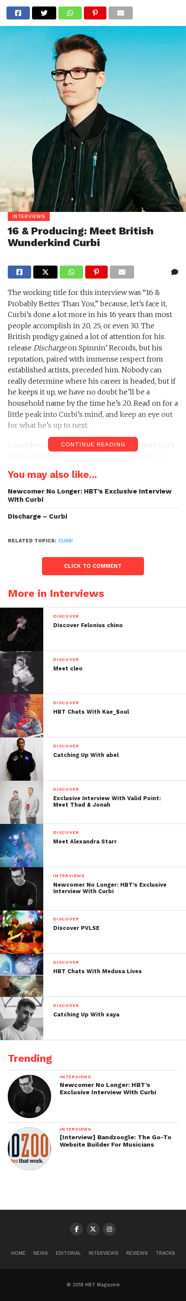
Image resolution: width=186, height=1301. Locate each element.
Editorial (68, 1253)
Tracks (165, 1253)
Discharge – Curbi (37, 516)
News (40, 1253)
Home (18, 1253)
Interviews (104, 1253)
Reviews (137, 1253)
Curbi (65, 541)
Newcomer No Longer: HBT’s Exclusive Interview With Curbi (90, 495)
